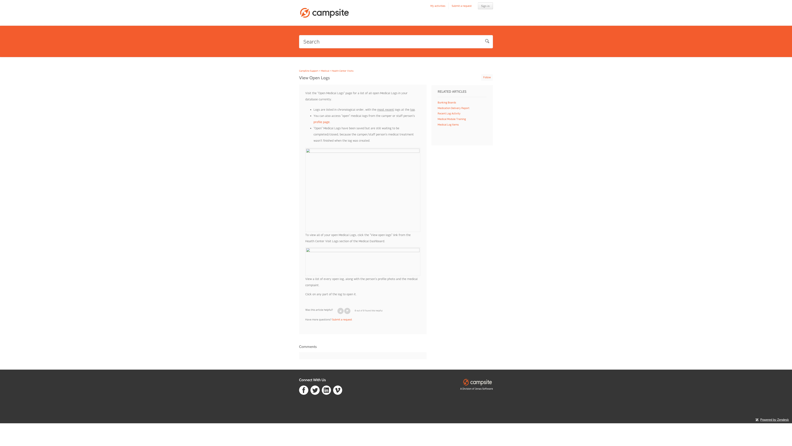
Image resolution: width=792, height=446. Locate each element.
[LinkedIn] (326, 389)
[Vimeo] (337, 389)
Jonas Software (484, 388)
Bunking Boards (447, 102)
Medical (325, 70)
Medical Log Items (448, 124)
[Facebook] (303, 389)
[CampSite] (477, 381)
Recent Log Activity (449, 113)
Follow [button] (487, 77)
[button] (340, 311)
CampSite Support (308, 70)
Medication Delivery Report (453, 108)
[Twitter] (315, 389)
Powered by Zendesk (774, 419)
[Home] (324, 12)
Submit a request (462, 5)
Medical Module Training (452, 119)
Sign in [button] (485, 6)
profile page (322, 122)
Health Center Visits (343, 70)
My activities (437, 5)
